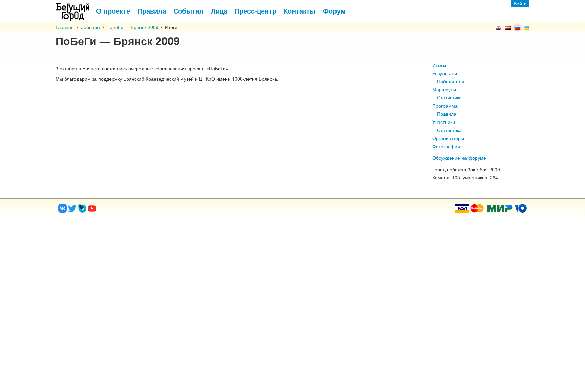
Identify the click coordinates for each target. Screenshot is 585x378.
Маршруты (444, 89)
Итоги (439, 65)
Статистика (449, 97)
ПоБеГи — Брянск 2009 (132, 27)
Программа (445, 105)
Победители (450, 81)
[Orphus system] (120, 210)
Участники (443, 121)
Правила (446, 113)
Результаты (444, 73)
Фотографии (446, 146)
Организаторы (448, 138)
